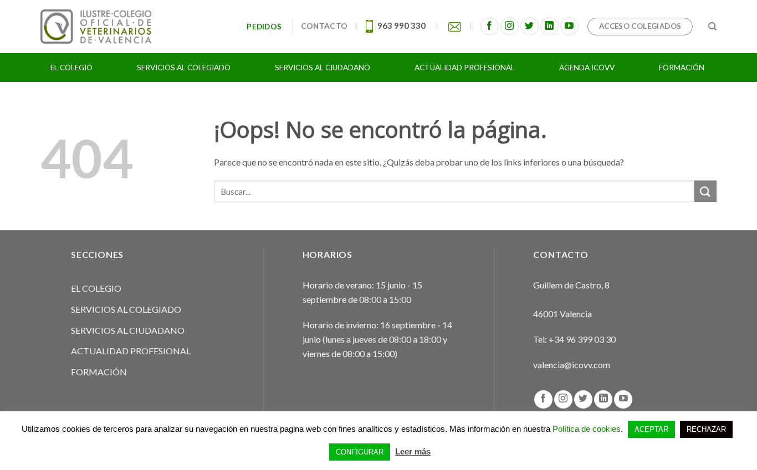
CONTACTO (324, 26)
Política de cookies (587, 428)
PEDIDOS (265, 26)
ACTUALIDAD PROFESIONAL (131, 350)
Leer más (413, 451)
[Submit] (705, 191)
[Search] (712, 26)
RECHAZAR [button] (706, 429)
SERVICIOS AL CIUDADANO (128, 330)
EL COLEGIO (96, 288)
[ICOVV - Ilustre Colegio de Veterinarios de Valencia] (95, 26)
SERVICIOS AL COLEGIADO (126, 309)
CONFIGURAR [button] (359, 452)
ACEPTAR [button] (651, 429)
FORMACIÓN (99, 371)
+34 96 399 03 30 (582, 339)
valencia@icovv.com (571, 364)
